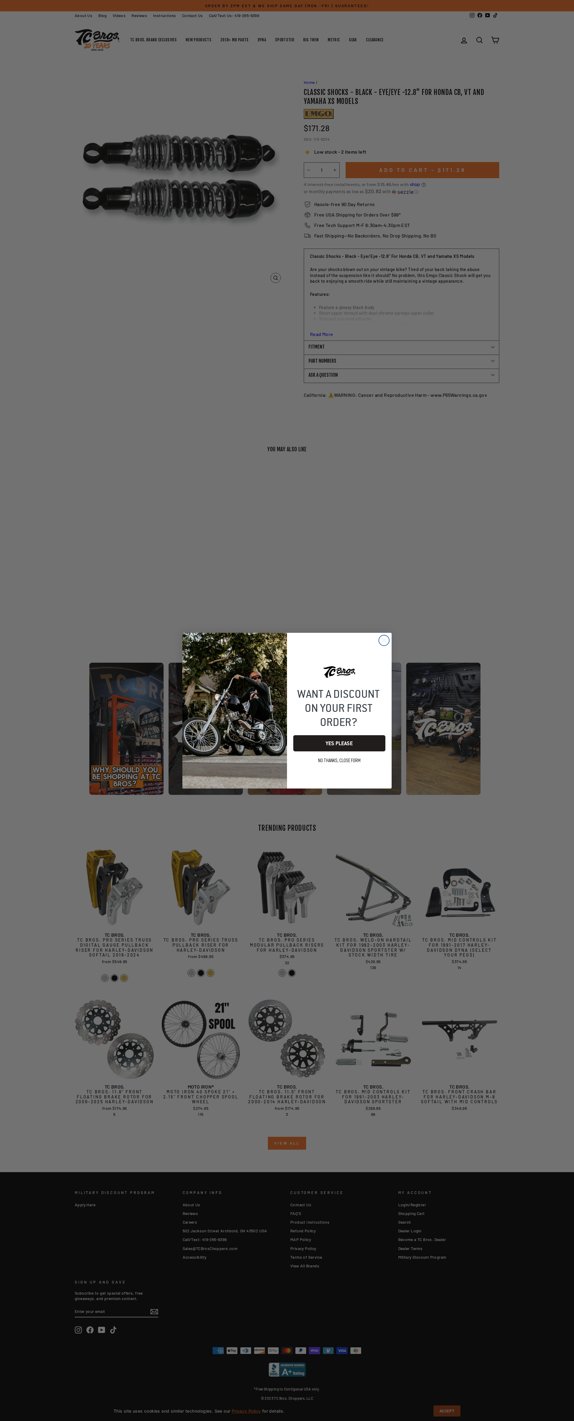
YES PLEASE (339, 743)
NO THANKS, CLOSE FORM (339, 760)
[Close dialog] (384, 640)
